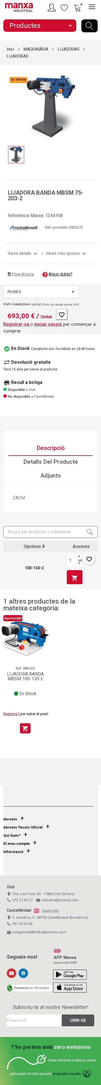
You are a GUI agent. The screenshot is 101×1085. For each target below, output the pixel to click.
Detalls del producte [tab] (50, 461)
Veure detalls (23, 253)
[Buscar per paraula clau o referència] (89, 25)
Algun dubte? (60, 274)
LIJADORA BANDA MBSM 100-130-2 (25, 676)
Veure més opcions (66, 253)
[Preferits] (64, 8)
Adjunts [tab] (50, 475)
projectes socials (67, 1074)
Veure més (50, 911)
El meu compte (16, 843)
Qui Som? (11, 835)
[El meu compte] (52, 8)
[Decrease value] (79, 563)
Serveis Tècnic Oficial (23, 827)
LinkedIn (23, 973)
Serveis (10, 819)
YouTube (11, 973)
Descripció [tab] (50, 448)
